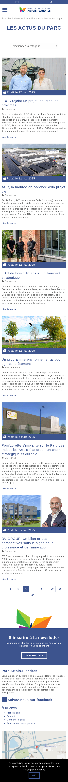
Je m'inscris (34, 655)
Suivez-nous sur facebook (30, 700)
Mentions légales (16, 719)
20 (52, 589)
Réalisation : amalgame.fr (21, 723)
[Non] (64, 770)
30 (60, 589)
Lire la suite (9, 137)
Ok (34, 775)
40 (33, 595)
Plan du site (13, 713)
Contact (11, 716)
